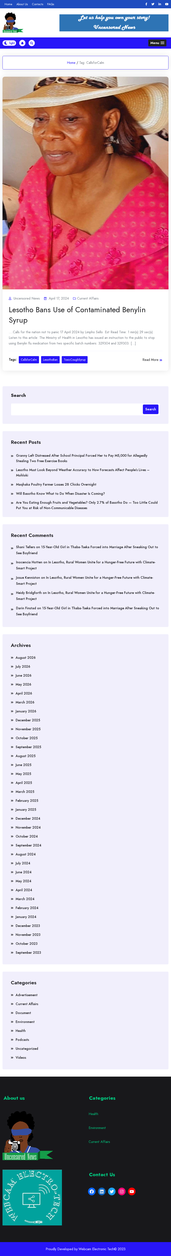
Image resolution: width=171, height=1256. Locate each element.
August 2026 (26, 657)
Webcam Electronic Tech (96, 1249)
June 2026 (23, 675)
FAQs (50, 4)
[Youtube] (166, 4)
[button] (157, 42)
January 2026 (26, 711)
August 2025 (25, 756)
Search (18, 395)
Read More (150, 359)
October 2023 (27, 943)
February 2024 (27, 908)
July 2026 (23, 666)
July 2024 (23, 863)
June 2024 (23, 872)
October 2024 (27, 836)
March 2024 (25, 899)
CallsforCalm (29, 360)
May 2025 (23, 773)
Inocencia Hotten (29, 562)
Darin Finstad (26, 608)
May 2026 (23, 684)
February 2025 (27, 800)
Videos (21, 1057)
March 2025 (25, 791)
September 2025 (28, 747)
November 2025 (28, 729)
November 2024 (28, 827)
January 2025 (26, 809)
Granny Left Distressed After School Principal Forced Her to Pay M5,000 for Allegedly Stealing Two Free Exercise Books (81, 458)
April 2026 (24, 693)
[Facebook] (146, 4)
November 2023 (28, 934)
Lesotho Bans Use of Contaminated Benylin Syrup (77, 314)
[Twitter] (152, 4)
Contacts (37, 4)
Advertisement (27, 995)
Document (23, 1012)
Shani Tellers (25, 547)
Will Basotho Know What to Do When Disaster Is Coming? (60, 493)
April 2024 (24, 890)
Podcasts (22, 1039)
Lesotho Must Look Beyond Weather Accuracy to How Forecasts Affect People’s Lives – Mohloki (83, 473)
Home (8, 4)
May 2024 (23, 881)
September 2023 (28, 952)
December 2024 (28, 818)
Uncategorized (27, 1048)
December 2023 (28, 925)
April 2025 (24, 782)
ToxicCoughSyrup (75, 360)
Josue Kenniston (28, 577)
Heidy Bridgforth (29, 592)
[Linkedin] (159, 4)
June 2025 (23, 764)
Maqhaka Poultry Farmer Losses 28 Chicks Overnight (56, 484)
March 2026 (25, 702)
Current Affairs (88, 298)
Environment (25, 1021)
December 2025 (28, 720)
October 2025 (27, 738)
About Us (22, 4)
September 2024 (28, 845)
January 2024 (26, 916)
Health (21, 1030)
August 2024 (26, 854)
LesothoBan (50, 360)
